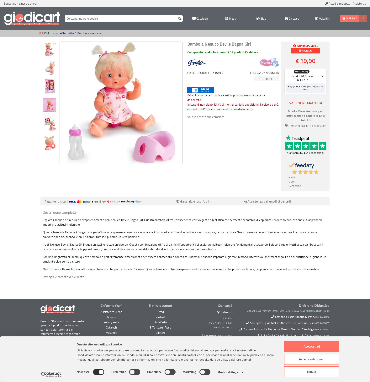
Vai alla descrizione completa (205, 116)
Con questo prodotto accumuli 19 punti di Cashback (222, 52)
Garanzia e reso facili (194, 201)
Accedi (339, 3)
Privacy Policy (111, 322)
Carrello (351, 18)
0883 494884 (322, 335)
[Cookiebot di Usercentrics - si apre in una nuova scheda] (51, 374)
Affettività (67, 33)
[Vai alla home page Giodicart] (32, 18)
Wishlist (160, 317)
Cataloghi (202, 18)
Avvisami (306, 51)
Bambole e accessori (90, 33)
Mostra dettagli (228, 372)
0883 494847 (225, 336)
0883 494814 (322, 317)
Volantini (324, 18)
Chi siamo (112, 317)
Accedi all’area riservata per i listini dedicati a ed (305, 115)
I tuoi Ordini (160, 322)
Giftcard (293, 18)
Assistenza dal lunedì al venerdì (269, 201)
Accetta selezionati (311, 359)
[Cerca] (179, 18)
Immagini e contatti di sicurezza (63, 276)
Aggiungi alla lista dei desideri (307, 125)
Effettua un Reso (160, 327)
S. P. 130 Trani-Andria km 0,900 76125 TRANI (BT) (220, 322)
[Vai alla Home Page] (39, 33)
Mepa (232, 18)
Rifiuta (311, 371)
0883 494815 (322, 323)
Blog (263, 18)
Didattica (50, 33)
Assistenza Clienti (111, 312)
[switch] (134, 372)
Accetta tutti (312, 346)
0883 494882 (322, 329)
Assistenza (359, 3)
